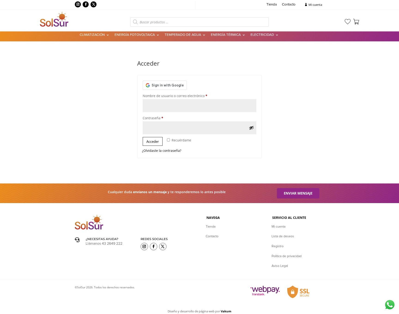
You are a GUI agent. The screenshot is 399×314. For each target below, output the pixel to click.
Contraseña (161, 118)
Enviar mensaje (298, 193)
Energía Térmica (226, 35)
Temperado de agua (183, 35)
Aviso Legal (280, 266)
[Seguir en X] (94, 4)
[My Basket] (356, 21)
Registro (278, 246)
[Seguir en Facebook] (86, 4)
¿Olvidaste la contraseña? (161, 150)
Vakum (226, 311)
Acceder (152, 141)
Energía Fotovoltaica (135, 35)
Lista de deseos (283, 236)
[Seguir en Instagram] (78, 4)
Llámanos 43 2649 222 (104, 243)
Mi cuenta (315, 5)
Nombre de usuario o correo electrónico (183, 95)
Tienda (271, 4)
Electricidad (262, 35)
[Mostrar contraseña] (251, 127)
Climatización (92, 35)
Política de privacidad (287, 256)
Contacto (289, 4)
